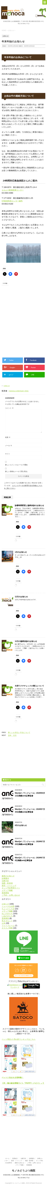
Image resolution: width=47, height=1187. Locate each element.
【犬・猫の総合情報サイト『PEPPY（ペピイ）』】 (23, 1083)
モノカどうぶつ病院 (23, 1170)
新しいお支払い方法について (19, 732)
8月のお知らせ (21, 825)
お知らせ (7, 386)
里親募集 (5, 893)
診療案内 (5, 878)
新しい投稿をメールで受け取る (16, 471)
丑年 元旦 (12, 735)
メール (8, 445)
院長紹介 (15, 1158)
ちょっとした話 (8, 909)
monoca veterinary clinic (19, 391)
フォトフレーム (8, 926)
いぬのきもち (7, 916)
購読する (7, 780)
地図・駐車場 (7, 883)
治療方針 (5, 881)
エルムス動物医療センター (13, 190)
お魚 (3, 923)
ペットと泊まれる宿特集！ (13, 1077)
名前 (7, 437)
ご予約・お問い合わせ (11, 895)
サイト (7, 454)
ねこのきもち (7, 914)
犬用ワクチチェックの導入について (29, 686)
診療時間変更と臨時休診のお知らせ (29, 505)
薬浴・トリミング (9, 886)
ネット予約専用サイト (11, 888)
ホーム (7, 1158)
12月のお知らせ (21, 597)
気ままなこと (7, 921)
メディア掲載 (7, 890)
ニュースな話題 (8, 906)
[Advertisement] (18, 309)
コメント (9, 408)
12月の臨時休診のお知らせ (26, 641)
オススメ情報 (7, 928)
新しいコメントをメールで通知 (16, 465)
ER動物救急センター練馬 (12, 201)
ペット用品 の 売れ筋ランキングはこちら (18, 1039)
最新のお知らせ (8, 876)
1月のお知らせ (21, 552)
